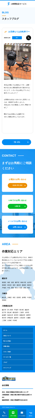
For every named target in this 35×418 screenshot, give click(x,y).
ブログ (5, 362)
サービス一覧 (7, 357)
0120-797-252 (17, 185)
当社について (7, 335)
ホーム (5, 330)
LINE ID (17, 206)
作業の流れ (6, 346)
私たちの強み (7, 341)
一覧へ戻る (16, 142)
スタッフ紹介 (7, 351)
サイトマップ (7, 367)
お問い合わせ (17, 227)
